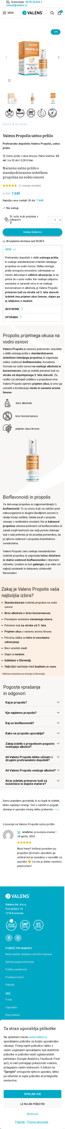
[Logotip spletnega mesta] (32, 12)
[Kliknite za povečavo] (9, 80)
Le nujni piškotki (32, 1104)
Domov (7, 124)
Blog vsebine (12, 1014)
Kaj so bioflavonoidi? (19, 723)
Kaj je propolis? (16, 702)
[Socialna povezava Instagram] (18, 938)
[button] (6, 57)
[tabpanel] (32, 279)
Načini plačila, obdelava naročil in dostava (28, 954)
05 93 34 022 (32, 2)
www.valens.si (38, 1037)
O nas (8, 999)
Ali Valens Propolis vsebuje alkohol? (30, 770)
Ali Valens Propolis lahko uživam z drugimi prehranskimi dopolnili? (29, 758)
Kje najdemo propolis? (21, 713)
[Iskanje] (52, 12)
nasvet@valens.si (16, 5)
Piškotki (20, 1122)
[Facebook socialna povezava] (9, 938)
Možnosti (32, 1114)
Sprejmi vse (32, 1094)
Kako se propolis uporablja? (24, 733)
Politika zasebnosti (16, 969)
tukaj (56, 809)
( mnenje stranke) (30, 185)
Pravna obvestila (37, 1122)
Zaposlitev (11, 1007)
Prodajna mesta (14, 977)
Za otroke (21, 124)
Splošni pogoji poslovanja (19, 961)
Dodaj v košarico (32, 232)
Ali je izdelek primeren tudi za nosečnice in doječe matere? (26, 782)
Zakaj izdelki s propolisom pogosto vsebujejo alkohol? (30, 745)
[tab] (32, 249)
